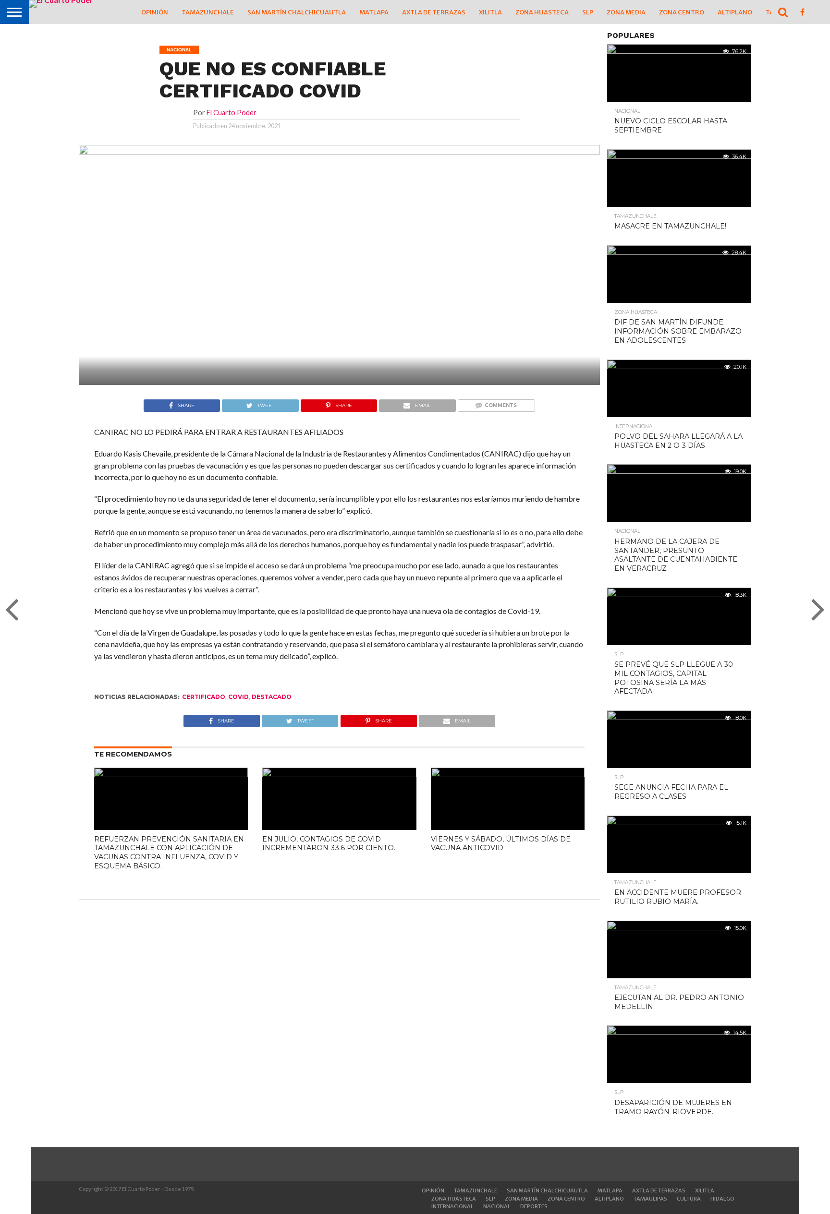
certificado (203, 696)
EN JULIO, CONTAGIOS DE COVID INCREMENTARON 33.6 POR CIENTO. (328, 844)
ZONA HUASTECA (542, 12)
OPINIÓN (154, 12)
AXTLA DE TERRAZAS (433, 12)
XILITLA (490, 12)
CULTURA (689, 1198)
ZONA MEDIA (626, 12)
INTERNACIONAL (452, 1206)
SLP (587, 12)
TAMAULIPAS (650, 1198)
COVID (238, 696)
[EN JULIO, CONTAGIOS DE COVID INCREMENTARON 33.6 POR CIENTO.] (339, 774)
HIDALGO (722, 1198)
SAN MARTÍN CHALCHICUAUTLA (296, 12)
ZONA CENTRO (681, 12)
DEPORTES (534, 1206)
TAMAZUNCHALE (208, 12)
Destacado (272, 696)
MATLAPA (374, 12)
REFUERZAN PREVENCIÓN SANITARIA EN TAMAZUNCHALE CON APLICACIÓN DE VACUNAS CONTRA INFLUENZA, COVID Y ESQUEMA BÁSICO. (169, 852)
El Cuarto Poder (231, 112)
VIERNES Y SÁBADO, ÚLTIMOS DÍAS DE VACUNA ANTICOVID (501, 844)
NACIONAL (497, 1206)
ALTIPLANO (735, 12)
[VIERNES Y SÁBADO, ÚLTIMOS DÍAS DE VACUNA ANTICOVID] (508, 774)
